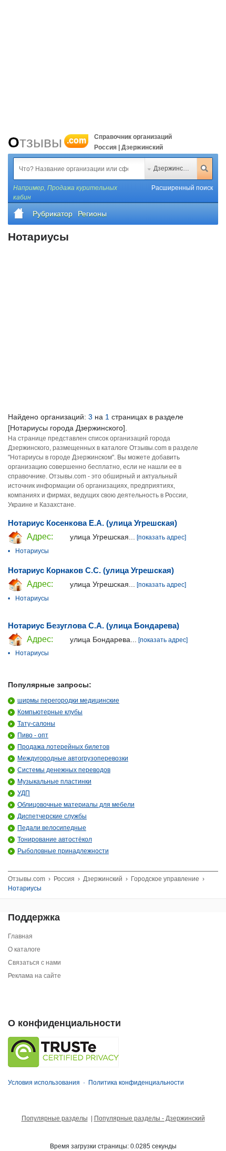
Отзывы (47, 142)
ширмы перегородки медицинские (68, 700)
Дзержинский (173, 168)
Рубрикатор (53, 213)
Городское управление (165, 879)
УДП (23, 793)
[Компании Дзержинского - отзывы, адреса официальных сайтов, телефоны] (19, 214)
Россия (64, 879)
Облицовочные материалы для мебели (76, 804)
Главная (20, 936)
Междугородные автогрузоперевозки (72, 758)
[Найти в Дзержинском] (204, 168)
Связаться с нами (34, 962)
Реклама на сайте (34, 975)
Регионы (92, 213)
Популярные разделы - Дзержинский (149, 1118)
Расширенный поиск (182, 188)
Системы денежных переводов (63, 770)
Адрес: (39, 536)
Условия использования (44, 1082)
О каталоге (24, 949)
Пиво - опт (32, 735)
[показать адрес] (161, 537)
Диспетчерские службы (52, 816)
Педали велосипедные (51, 828)
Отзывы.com (26, 879)
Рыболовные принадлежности (63, 851)
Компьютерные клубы (50, 712)
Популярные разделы (55, 1118)
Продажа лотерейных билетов (63, 746)
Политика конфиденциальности (136, 1082)
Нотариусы (32, 551)
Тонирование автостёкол (54, 839)
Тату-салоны (36, 723)
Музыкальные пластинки (54, 781)
